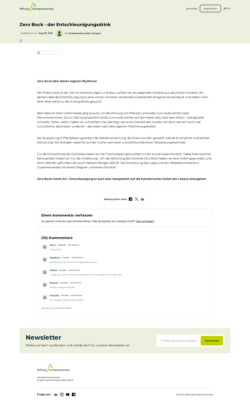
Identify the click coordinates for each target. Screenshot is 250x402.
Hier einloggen (145, 221)
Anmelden (192, 8)
